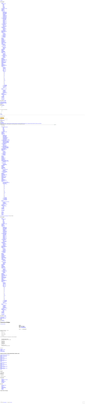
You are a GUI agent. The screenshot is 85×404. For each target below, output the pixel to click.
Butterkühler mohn (2, 357)
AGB (2, 386)
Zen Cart (11, 402)
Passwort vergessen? (2, 120)
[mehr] (5, 100)
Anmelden (1, 0)
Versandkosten (2, 105)
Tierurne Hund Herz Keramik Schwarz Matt (3, 103)
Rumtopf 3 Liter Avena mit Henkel (3, 318)
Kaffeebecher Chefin (2, 368)
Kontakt (2, 389)
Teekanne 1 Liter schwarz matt (3, 355)
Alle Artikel (3, 382)
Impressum (3, 388)
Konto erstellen (1, 122)
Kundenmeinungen (4, 381)
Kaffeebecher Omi (2, 363)
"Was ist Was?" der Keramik (5, 379)
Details (1, 359)
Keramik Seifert (5, 402)
